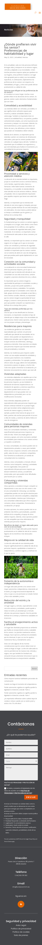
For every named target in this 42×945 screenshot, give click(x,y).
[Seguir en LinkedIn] (21, 904)
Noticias (25, 57)
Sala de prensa (21, 935)
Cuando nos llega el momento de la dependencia (20, 684)
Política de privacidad (21, 928)
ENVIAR (31, 797)
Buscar (34, 669)
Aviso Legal (21, 925)
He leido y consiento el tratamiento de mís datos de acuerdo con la (19, 790)
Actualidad (18, 57)
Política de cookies (21, 932)
